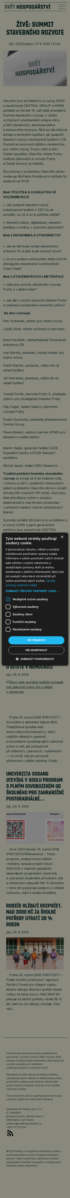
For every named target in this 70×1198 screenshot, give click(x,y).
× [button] (61, 537)
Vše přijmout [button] (36, 640)
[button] (35, 591)
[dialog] (35, 599)
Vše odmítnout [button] (36, 650)
